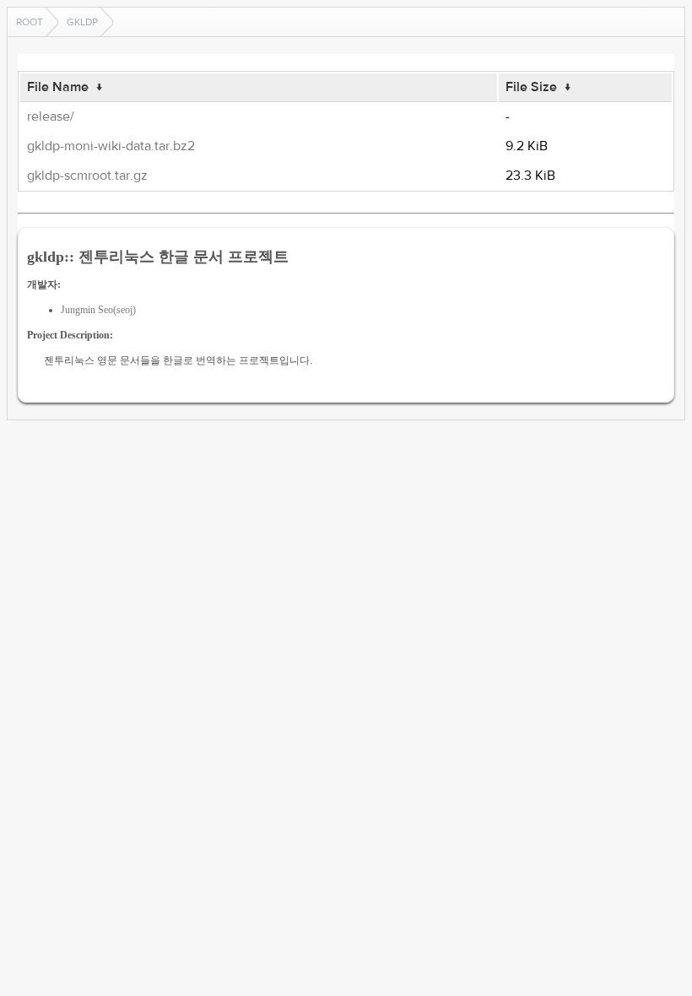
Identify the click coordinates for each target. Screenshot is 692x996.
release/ (50, 116)
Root (29, 22)
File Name (58, 86)
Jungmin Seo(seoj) (98, 310)
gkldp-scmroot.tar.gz (87, 175)
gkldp (82, 22)
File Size (531, 86)
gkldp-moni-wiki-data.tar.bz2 (111, 146)
